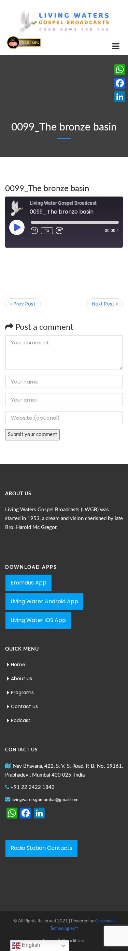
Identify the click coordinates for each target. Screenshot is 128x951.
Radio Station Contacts (41, 848)
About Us (21, 678)
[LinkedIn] (120, 97)
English (30, 945)
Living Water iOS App (38, 620)
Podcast (20, 720)
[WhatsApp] (120, 69)
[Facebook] (120, 83)
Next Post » (105, 303)
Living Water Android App (44, 601)
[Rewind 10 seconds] (34, 230)
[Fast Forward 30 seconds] (59, 230)
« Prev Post (22, 303)
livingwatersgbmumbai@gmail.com (45, 800)
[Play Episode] (16, 227)
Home (18, 664)
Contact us (24, 706)
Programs (22, 692)
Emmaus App (28, 583)
